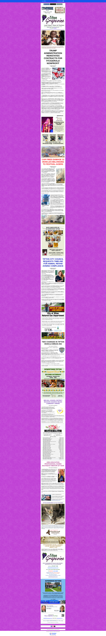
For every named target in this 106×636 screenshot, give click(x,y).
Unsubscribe (47, 631)
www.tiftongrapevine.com (55, 27)
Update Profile (51, 631)
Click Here (55, 28)
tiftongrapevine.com (59, 618)
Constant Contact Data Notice (56, 631)
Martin (42, 489)
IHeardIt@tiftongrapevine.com (56, 500)
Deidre (63, 488)
